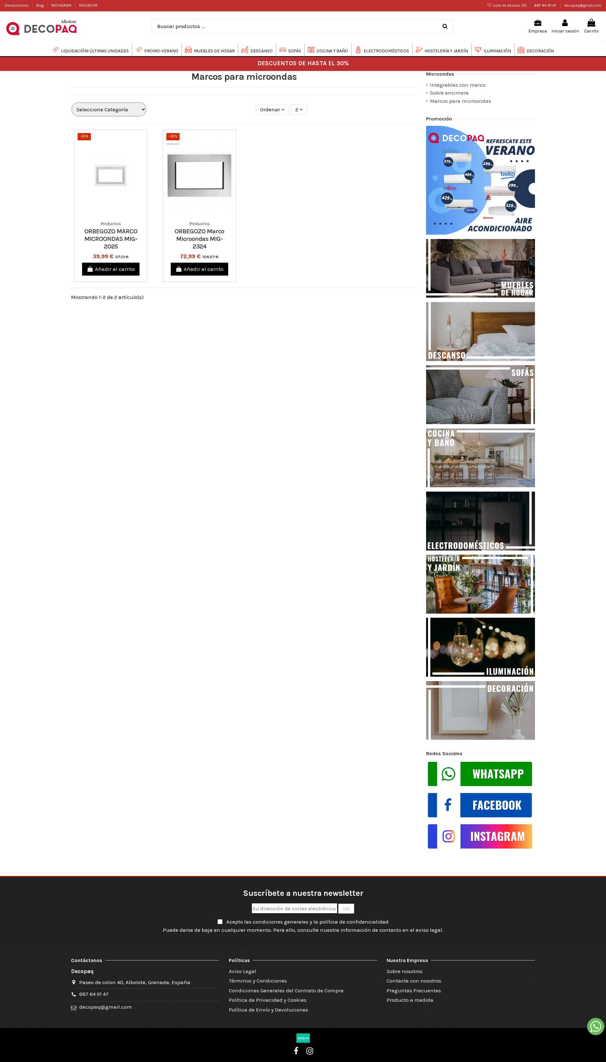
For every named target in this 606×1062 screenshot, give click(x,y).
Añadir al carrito (115, 269)
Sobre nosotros (405, 971)
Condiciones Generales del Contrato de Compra (286, 990)
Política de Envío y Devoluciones (268, 1010)
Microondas (440, 74)
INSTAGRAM (61, 5)
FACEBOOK (88, 5)
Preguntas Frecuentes (414, 990)
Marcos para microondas (460, 101)
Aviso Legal (242, 971)
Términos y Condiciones (258, 980)
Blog (40, 5)
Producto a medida (410, 1000)
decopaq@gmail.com (582, 5)
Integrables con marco (457, 85)
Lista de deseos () (509, 5)
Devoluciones (17, 5)
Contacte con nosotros (414, 980)
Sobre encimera (449, 93)
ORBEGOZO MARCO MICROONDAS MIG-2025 (110, 239)
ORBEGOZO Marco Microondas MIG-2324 (199, 239)
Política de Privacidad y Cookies (267, 1000)
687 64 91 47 (545, 5)
